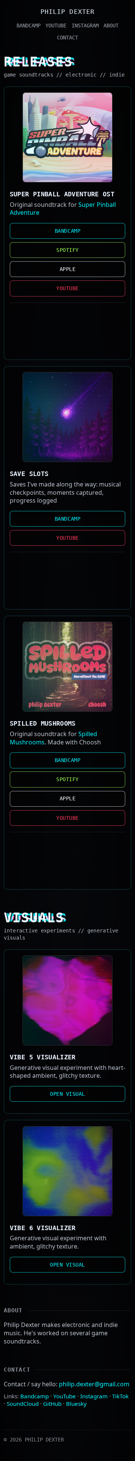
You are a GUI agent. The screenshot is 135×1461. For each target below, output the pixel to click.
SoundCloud (23, 1403)
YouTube (64, 1396)
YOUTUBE (55, 26)
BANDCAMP (28, 26)
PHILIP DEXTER (67, 11)
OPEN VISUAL (67, 1094)
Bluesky (76, 1403)
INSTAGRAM (85, 26)
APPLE (68, 269)
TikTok (120, 1396)
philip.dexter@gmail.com (94, 1384)
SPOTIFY (67, 250)
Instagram (94, 1396)
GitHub (52, 1403)
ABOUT (111, 26)
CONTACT (67, 38)
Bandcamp (34, 1396)
